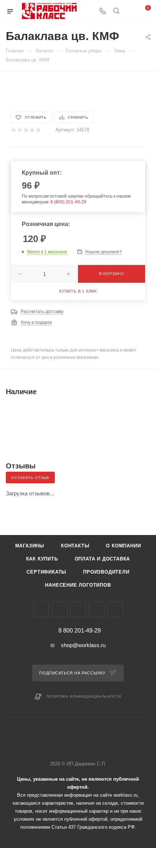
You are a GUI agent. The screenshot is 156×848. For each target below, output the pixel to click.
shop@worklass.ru (83, 645)
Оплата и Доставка (102, 559)
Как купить (42, 559)
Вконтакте (41, 609)
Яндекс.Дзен (115, 609)
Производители (106, 572)
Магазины (29, 545)
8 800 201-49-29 (79, 631)
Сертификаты (46, 572)
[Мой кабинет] (130, 11)
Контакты (75, 545)
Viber (78, 609)
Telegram (59, 609)
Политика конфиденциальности (84, 696)
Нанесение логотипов (78, 585)
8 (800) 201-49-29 (68, 202)
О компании (123, 545)
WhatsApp (96, 609)
